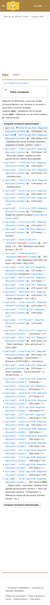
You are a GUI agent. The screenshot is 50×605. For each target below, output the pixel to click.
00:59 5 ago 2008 (27, 471)
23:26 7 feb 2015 (27, 229)
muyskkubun (12, 274)
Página (5, 74)
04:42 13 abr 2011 (27, 365)
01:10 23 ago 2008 (27, 429)
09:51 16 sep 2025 (27, 135)
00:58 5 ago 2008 (27, 478)
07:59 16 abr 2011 (27, 351)
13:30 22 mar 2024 (28, 180)
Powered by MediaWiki (18, 588)
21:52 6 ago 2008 (27, 457)
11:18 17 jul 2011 (26, 309)
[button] (25, 92)
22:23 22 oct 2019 (27, 208)
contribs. (21, 131)
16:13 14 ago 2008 (27, 443)
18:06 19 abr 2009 (27, 393)
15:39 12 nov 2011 (27, 285)
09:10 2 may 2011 (27, 330)
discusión (10, 131)
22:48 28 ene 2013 (27, 253)
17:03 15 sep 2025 (27, 149)
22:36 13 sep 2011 (27, 302)
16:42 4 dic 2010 (26, 386)
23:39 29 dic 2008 (27, 400)
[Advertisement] (25, 46)
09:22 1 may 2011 (27, 337)
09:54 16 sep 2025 (28, 128)
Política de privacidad (15, 596)
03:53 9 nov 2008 (27, 421)
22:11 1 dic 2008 (26, 414)
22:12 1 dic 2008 (26, 407)
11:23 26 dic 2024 (27, 162)
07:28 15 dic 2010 (27, 379)
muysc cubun (11, 218)
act (7, 135)
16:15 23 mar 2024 (27, 170)
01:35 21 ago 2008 (27, 436)
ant (12, 128)
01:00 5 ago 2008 (27, 464)
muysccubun (39, 215)
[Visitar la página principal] (13, 6)
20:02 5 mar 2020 (27, 190)
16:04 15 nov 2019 (27, 198)
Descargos (35, 599)
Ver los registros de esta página (16, 83)
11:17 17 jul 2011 (26, 320)
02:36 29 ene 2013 (27, 239)
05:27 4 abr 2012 (27, 267)
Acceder (37, 5)
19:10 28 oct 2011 (27, 292)
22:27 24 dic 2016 (27, 222)
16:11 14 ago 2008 (27, 450)
